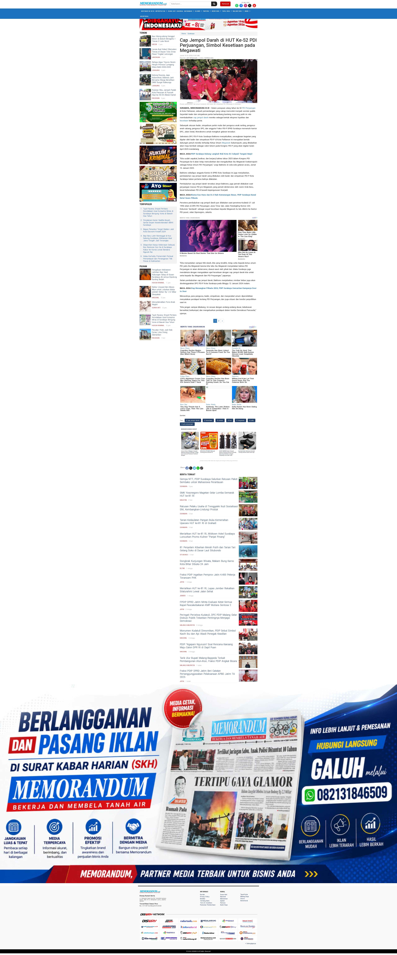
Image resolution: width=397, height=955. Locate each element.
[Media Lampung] (208, 921)
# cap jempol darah (192, 420)
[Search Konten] (214, 4)
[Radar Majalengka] (169, 932)
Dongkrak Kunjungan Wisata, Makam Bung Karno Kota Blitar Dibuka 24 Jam (207, 562)
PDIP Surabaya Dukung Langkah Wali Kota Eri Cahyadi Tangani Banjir (221, 154)
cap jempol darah (200, 117)
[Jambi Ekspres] (169, 927)
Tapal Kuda (226, 11)
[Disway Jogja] (188, 932)
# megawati (240, 420)
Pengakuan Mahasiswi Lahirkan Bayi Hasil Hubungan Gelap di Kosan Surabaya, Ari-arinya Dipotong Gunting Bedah (164, 274)
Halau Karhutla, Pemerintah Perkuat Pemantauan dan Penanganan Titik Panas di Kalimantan (157, 258)
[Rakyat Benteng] (227, 938)
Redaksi (202, 899)
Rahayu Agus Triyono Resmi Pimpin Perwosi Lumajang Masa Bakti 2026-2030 (163, 65)
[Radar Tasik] (188, 921)
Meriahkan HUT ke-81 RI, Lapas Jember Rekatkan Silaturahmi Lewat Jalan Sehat (207, 590)
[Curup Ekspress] (247, 932)
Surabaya (191, 33)
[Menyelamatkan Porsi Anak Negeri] (145, 306)
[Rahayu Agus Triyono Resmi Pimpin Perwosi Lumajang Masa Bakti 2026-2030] (145, 66)
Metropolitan (160, 11)
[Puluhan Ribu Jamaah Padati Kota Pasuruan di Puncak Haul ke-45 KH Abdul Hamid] (145, 94)
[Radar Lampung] (208, 927)
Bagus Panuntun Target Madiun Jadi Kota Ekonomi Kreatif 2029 (157, 230)
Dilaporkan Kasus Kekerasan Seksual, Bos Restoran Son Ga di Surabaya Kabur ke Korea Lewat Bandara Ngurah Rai (158, 248)
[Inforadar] (188, 927)
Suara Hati (172, 11)
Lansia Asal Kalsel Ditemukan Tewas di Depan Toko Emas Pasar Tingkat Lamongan (164, 52)
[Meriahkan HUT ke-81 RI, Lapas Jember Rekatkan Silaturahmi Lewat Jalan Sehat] (248, 592)
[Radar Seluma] (208, 938)
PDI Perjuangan (248, 108)
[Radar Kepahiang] (227, 932)
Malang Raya (237, 11)
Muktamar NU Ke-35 (147, 11)
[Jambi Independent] (149, 927)
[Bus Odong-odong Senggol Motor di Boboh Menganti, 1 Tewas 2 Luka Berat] (145, 41)
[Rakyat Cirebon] (247, 921)
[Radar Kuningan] (149, 932)
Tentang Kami (204, 901)
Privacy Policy (204, 897)
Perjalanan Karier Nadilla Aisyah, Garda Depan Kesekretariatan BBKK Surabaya (157, 222)
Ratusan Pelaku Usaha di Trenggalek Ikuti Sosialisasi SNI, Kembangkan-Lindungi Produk (209, 508)
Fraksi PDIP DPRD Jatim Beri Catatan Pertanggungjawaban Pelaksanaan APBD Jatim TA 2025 (207, 674)
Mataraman (188, 11)
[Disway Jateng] (227, 927)
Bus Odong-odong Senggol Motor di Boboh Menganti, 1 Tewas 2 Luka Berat (164, 39)
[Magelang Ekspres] (247, 927)
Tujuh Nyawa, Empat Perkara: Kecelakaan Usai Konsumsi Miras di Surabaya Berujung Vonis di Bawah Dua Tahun (157, 212)
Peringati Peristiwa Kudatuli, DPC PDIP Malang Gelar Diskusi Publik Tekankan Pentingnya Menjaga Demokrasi (208, 618)
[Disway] (149, 921)
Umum (246, 11)
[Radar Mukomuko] (149, 938)
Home (183, 33)
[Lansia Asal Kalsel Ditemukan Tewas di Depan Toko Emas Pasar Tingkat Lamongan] (145, 54)
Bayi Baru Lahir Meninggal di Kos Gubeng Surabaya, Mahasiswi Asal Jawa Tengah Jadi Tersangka (156, 238)
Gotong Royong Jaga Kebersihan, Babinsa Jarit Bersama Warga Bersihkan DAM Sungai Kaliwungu (163, 79)
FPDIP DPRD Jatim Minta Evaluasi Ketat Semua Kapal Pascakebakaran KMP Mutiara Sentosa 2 (206, 603)
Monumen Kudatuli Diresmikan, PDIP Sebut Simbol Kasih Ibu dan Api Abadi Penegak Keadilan (208, 632)
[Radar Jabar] (208, 932)
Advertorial (144, 16)
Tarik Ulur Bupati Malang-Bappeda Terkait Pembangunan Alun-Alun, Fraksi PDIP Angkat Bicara (208, 659)
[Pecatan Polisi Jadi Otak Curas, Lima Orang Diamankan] (145, 334)
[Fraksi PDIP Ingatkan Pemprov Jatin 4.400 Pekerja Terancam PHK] (248, 579)
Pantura (206, 11)
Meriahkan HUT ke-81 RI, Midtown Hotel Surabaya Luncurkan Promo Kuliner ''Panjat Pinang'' (207, 535)
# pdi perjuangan (187, 424)
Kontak (202, 895)
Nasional (180, 11)
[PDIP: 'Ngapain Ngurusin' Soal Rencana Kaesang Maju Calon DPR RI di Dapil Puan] (248, 648)
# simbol (220, 420)
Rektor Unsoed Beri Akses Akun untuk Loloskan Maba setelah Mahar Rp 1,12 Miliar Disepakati (164, 291)
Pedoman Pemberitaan (207, 905)
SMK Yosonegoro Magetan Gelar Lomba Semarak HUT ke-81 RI (207, 494)
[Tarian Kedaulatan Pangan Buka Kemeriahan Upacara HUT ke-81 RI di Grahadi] (248, 524)
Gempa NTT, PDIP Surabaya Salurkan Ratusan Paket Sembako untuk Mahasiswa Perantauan (208, 480)
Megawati (226, 142)
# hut (230, 420)
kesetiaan (184, 120)
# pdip (251, 420)
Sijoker (197, 11)
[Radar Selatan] (247, 938)
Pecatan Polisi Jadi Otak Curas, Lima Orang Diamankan (162, 332)
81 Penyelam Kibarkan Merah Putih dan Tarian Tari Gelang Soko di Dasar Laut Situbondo (207, 549)
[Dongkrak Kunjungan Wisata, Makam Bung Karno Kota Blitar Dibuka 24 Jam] (248, 565)
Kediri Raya (215, 11)
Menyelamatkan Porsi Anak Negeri (163, 303)
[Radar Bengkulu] (169, 938)
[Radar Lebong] (188, 938)
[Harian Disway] (169, 921)
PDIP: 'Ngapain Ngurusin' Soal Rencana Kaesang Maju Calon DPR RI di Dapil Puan (206, 646)
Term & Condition (206, 903)
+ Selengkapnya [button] (250, 943)
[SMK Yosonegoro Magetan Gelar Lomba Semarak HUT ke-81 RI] (248, 497)
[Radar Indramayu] (227, 921)
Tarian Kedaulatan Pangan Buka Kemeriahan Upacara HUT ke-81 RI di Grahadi (204, 521)
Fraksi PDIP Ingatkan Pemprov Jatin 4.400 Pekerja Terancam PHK (207, 576)
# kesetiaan (208, 420)
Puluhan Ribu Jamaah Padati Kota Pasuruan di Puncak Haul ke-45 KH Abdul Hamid (164, 92)
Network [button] (225, 3)
